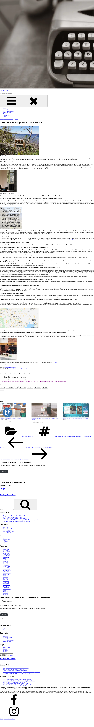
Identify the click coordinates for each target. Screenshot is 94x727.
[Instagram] (14, 716)
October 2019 (6, 587)
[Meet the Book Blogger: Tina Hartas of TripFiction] (15, 410)
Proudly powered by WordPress (7, 719)
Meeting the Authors (7, 495)
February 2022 (6, 551)
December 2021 (6, 554)
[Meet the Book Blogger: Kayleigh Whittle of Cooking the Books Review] (47, 410)
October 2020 (6, 571)
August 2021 (6, 558)
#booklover (58, 436)
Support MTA (6, 115)
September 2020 (7, 573)
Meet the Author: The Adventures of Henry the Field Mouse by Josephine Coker (21, 519)
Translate (11, 655)
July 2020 (5, 575)
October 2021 (6, 557)
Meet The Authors (4, 90)
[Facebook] (14, 705)
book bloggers (64, 436)
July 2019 (5, 591)
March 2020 (6, 581)
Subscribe (4, 471)
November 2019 (7, 586)
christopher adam (87, 436)
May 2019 (5, 594)
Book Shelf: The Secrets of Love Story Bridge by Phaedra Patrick (18, 685)
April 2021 (5, 563)
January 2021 (6, 567)
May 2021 (5, 562)
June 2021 (5, 561)
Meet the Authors (7, 109)
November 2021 (7, 555)
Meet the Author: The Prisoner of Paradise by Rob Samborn (17, 679)
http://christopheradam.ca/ (10, 367)
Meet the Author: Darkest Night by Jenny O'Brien (14, 682)
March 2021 (6, 565)
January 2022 (6, 553)
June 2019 (5, 593)
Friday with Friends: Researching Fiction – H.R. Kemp (15, 515)
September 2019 (7, 589)
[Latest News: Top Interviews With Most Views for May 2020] (78, 410)
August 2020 (6, 574)
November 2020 (7, 570)
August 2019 (6, 590)
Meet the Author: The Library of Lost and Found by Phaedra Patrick (19, 681)
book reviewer (79, 436)
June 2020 (5, 577)
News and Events (7, 112)
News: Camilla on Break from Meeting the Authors (15, 518)
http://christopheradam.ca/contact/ (68, 239)
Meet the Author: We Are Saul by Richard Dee (14, 517)
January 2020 (6, 583)
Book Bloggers (6, 539)
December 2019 (6, 585)
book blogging (71, 436)
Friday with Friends (7, 528)
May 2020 (5, 578)
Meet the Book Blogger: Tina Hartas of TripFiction (10, 418)
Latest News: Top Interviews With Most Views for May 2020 (75, 418)
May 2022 (5, 550)
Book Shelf (5, 113)
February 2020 (6, 582)
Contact (5, 116)
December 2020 (6, 569)
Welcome (5, 108)
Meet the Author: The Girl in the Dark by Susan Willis (15, 683)
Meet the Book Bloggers (8, 111)
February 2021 (6, 566)
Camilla (16, 119)
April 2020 (5, 579)
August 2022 (6, 549)
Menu (46, 105)
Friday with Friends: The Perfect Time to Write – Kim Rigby (17, 521)
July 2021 (5, 559)
